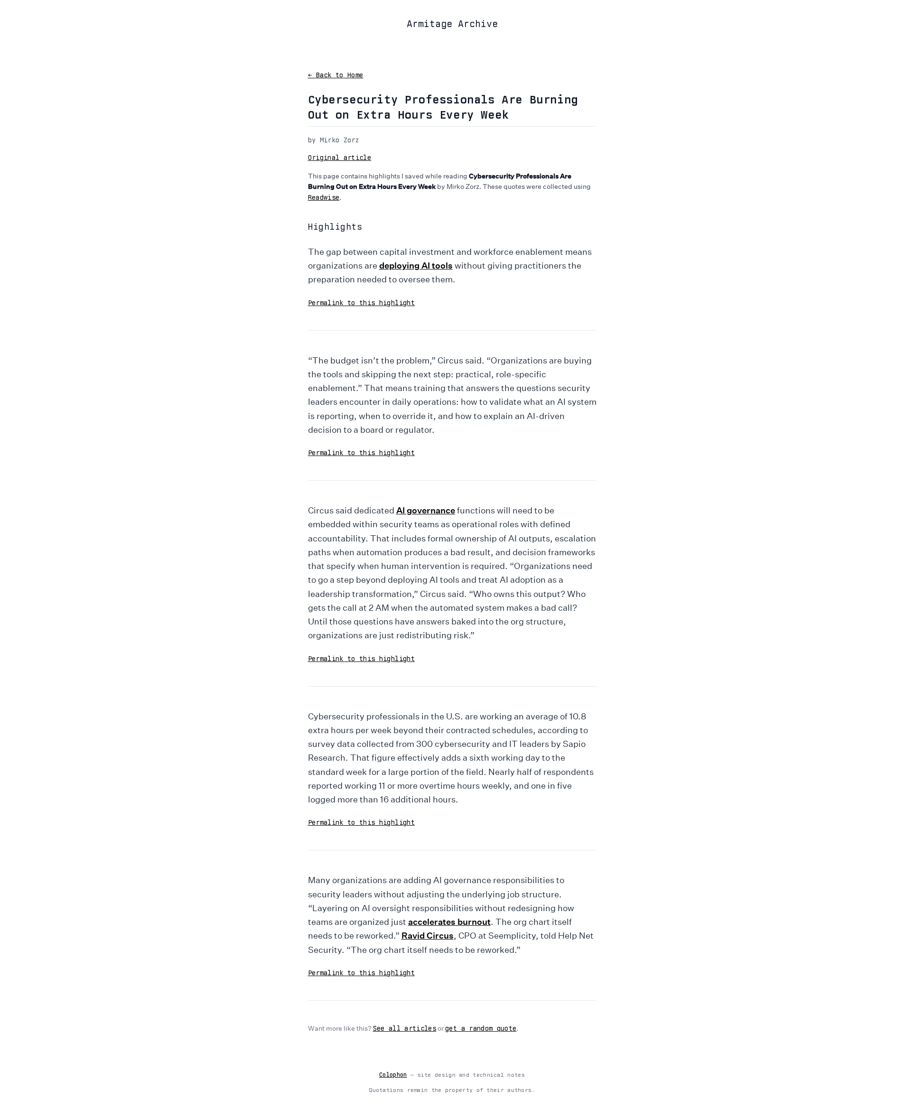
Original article (340, 157)
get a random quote (480, 1028)
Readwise (324, 197)
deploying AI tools (416, 265)
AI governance (425, 510)
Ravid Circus (427, 935)
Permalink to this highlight (361, 303)
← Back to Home (335, 75)
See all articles (405, 1028)
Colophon (393, 1075)
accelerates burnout (449, 921)
